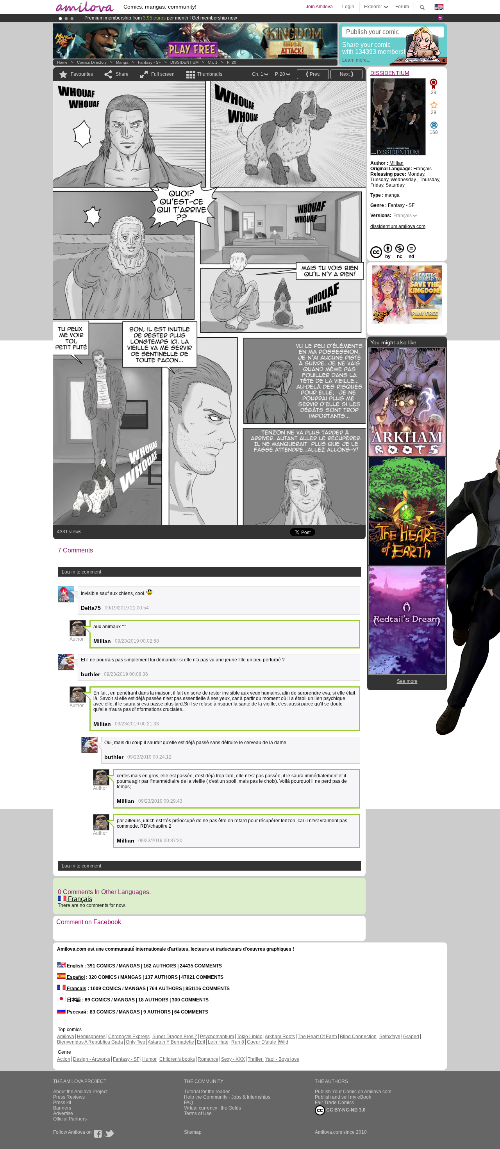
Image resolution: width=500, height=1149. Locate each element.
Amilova (65, 1036)
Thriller (256, 1059)
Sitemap (193, 1132)
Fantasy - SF (149, 62)
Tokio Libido (249, 1036)
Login (348, 6)
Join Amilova (319, 6)
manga (122, 62)
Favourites (82, 74)
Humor (149, 1059)
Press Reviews (69, 1097)
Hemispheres (91, 1036)
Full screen (163, 74)
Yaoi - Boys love (282, 1059)
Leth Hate (218, 1042)
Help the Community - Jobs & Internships (227, 1097)
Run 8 (237, 1042)
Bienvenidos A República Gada (90, 1042)
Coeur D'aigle (262, 1042)
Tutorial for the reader (207, 1091)
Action (63, 1059)
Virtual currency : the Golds (212, 1108)
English (74, 966)
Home (62, 62)
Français (79, 899)
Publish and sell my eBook (343, 1097)
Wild (283, 1042)
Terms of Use (198, 1113)
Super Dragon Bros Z (174, 1036)
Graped (411, 1036)
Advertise (63, 1113)
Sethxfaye (389, 1036)
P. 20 (231, 62)
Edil (201, 1042)
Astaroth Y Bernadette (171, 1042)
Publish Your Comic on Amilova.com (353, 1091)
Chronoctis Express (129, 1036)
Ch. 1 (213, 62)
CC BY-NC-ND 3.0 (345, 1110)
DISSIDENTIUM (184, 62)
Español (75, 977)
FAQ (188, 1102)
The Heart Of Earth (317, 1036)
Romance (208, 1059)
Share (122, 74)
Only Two (135, 1042)
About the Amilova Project (80, 1091)
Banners (62, 1108)
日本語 (73, 1000)
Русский (76, 1012)
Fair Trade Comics (334, 1102)
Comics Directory (92, 62)
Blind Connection (358, 1036)
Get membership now (214, 18)
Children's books (177, 1059)
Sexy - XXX (233, 1059)
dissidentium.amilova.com (397, 226)
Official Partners (70, 1119)
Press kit (62, 1102)
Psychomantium (217, 1036)
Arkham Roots (280, 1036)
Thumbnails (209, 74)
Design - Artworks (91, 1059)
